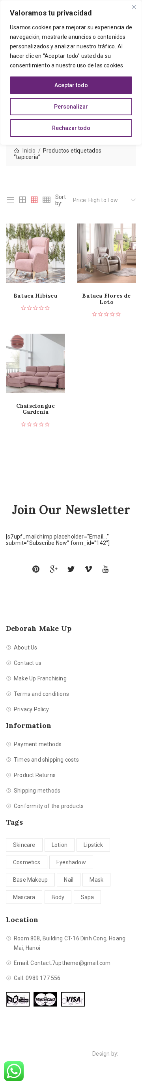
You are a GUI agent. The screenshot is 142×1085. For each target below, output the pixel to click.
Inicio (29, 150)
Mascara (24, 897)
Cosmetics (26, 862)
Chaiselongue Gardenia (35, 409)
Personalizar (71, 106)
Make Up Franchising (40, 678)
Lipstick (93, 845)
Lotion (59, 845)
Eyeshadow (71, 862)
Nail (68, 880)
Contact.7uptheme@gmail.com (70, 963)
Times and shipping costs (46, 759)
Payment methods (38, 744)
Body (58, 897)
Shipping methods (37, 790)
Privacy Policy (31, 709)
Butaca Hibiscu (35, 296)
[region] (71, 72)
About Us (25, 647)
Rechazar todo (71, 128)
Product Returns (35, 775)
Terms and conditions (41, 694)
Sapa (87, 897)
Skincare (24, 845)
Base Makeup (30, 880)
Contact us (27, 663)
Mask (96, 880)
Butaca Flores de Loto (106, 299)
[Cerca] (133, 6)
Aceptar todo (71, 85)
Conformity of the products (49, 806)
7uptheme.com (70, 1063)
